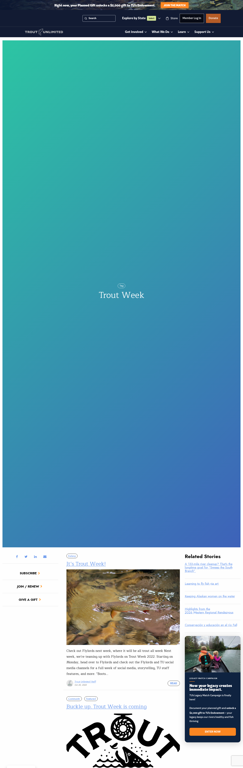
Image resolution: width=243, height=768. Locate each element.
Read (173, 683)
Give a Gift (28, 599)
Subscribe (28, 573)
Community (74, 699)
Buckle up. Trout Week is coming (106, 706)
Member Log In (191, 19)
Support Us (202, 32)
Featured (91, 699)
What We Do (160, 32)
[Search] (85, 18)
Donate (213, 19)
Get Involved (134, 32)
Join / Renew (28, 586)
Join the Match (175, 5)
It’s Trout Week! (86, 563)
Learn (182, 32)
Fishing (72, 556)
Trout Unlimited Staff (85, 681)
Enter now (213, 731)
